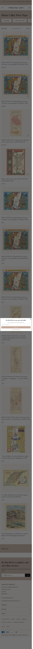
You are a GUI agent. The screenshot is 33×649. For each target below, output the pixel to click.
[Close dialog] (30, 319)
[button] (16, 320)
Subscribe (16, 327)
